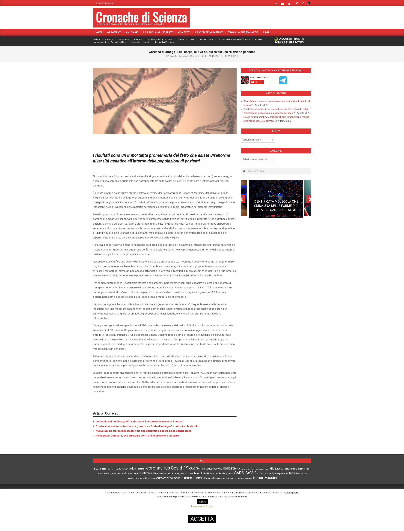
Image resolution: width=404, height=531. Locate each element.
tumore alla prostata (146, 478)
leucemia (104, 473)
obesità (192, 473)
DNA (238, 469)
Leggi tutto (293, 492)
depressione (215, 468)
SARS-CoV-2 (245, 472)
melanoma (162, 473)
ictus (278, 468)
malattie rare (148, 473)
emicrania (245, 469)
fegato (266, 469)
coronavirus (158, 468)
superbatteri (282, 473)
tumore (294, 473)
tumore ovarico (229, 478)
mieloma (182, 473)
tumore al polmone (169, 478)
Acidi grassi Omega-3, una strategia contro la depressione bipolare (137, 435)
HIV (272, 468)
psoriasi (230, 473)
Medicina (233, 56)
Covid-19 (180, 468)
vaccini (271, 477)
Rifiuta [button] (202, 501)
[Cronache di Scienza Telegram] (283, 83)
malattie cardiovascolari (124, 473)
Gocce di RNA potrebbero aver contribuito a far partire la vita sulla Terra (276, 203)
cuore (194, 468)
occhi (200, 473)
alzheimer (101, 468)
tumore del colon (213, 478)
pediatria (220, 473)
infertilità (285, 469)
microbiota (173, 473)
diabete (229, 468)
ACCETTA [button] (202, 519)
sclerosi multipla (266, 473)
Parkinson (209, 473)
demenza (203, 469)
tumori (258, 478)
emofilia (252, 469)
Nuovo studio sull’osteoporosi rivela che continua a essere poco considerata (143, 430)
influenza (294, 468)
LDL (97, 474)
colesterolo (140, 469)
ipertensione (305, 469)
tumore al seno (192, 478)
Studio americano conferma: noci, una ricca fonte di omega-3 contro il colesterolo (147, 426)
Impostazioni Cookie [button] (202, 506)
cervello (129, 468)
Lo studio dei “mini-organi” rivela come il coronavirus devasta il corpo (139, 421)
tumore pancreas (244, 478)
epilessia (259, 469)
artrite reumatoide (116, 469)
